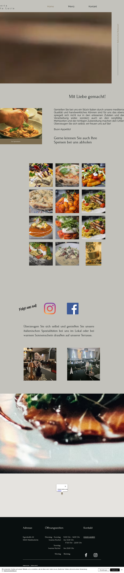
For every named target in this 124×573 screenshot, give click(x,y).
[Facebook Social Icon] (73, 308)
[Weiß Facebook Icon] (86, 555)
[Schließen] (122, 570)
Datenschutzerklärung (10, 571)
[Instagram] (50, 308)
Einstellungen (103, 570)
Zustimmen (115, 570)
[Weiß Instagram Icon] (95, 555)
